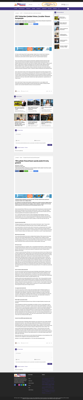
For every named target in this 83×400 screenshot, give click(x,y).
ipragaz (52, 380)
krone (51, 381)
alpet (45, 378)
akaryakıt (43, 378)
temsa (46, 390)
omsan (45, 386)
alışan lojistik (49, 378)
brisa (46, 379)
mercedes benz (51, 383)
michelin (43, 386)
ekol (50, 379)
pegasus (53, 386)
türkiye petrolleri (52, 391)
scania (43, 388)
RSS (29, 387)
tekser (43, 390)
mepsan (46, 383)
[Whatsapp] (23, 385)
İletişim (30, 385)
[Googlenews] (25, 385)
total (42, 391)
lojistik (53, 381)
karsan (48, 381)
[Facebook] (15, 385)
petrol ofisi (45, 387)
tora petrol (52, 390)
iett (50, 380)
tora (49, 390)
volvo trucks (48, 393)
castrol (49, 379)
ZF (50, 393)
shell (53, 388)
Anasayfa (17, 157)
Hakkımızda (30, 380)
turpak (47, 391)
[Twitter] (17, 385)
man (43, 383)
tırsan (43, 393)
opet (47, 386)
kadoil (46, 381)
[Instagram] (19, 385)
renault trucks (51, 387)
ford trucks (48, 380)
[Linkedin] (21, 385)
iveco (43, 381)
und (45, 393)
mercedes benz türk (48, 384)
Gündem (21, 157)
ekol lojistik (52, 379)
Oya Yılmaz (18, 91)
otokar (49, 386)
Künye (29, 378)
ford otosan (43, 380)
